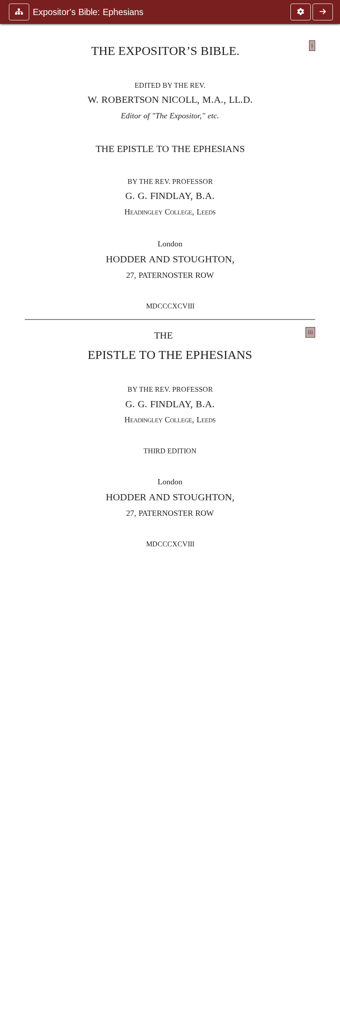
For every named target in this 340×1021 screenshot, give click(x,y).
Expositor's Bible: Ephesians (88, 12)
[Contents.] (323, 12)
